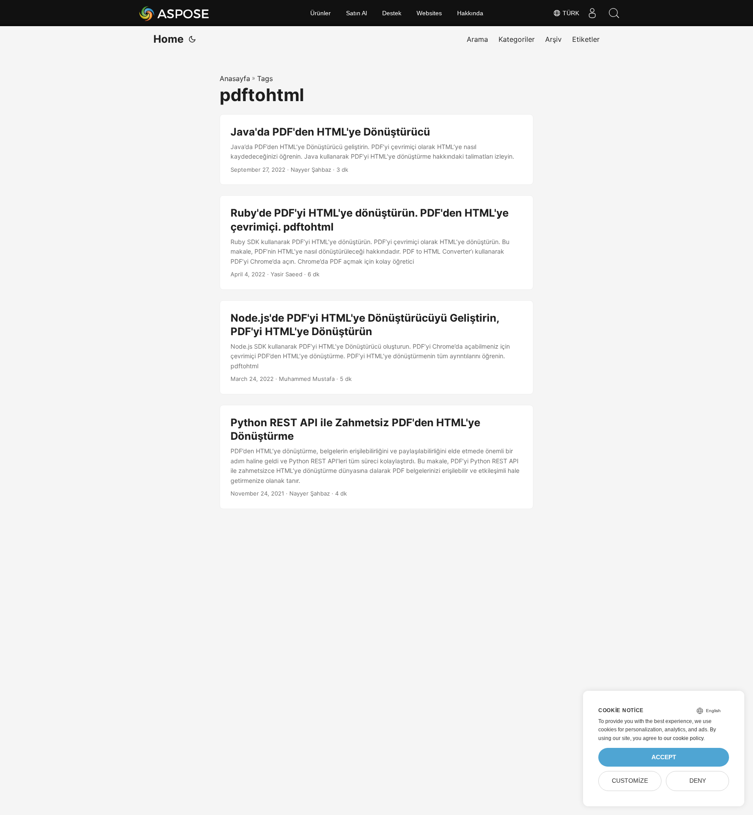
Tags (265, 78)
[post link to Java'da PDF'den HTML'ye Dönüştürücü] (376, 150)
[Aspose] (174, 13)
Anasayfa (235, 78)
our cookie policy (683, 738)
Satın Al (356, 13)
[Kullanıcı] (592, 13)
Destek (391, 13)
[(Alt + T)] (192, 39)
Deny (697, 781)
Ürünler (320, 13)
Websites (429, 13)
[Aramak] (614, 13)
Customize (630, 781)
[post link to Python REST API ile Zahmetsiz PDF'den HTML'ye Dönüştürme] (376, 457)
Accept (663, 757)
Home (168, 39)
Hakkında (470, 13)
